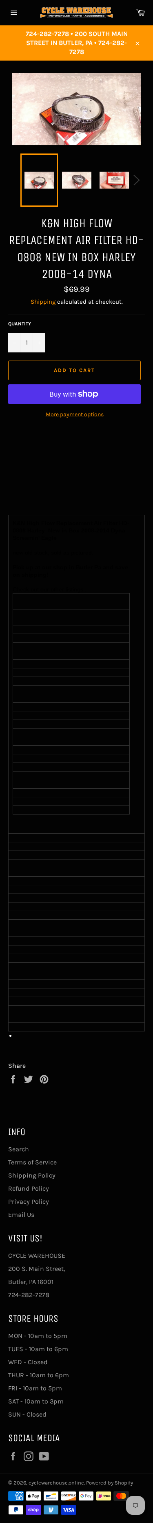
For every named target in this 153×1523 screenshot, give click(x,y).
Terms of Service (32, 1162)
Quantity (19, 324)
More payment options (75, 414)
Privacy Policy (28, 1201)
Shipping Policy (31, 1175)
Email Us (21, 1214)
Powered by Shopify (109, 1483)
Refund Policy (28, 1188)
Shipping (43, 301)
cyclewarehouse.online (56, 1483)
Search (18, 1149)
